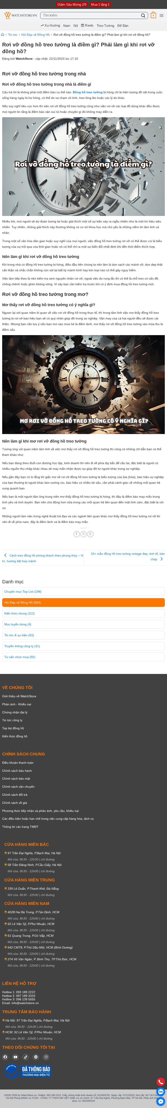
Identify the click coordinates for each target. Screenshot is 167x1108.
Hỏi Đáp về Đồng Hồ (22, 602)
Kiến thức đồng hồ (14, 736)
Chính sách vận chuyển (18, 786)
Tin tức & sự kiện (19, 635)
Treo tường (105, 25)
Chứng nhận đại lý (14, 712)
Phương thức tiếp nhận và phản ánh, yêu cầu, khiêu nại (40, 811)
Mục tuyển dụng (17, 624)
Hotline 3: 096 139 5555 (18, 999)
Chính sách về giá (14, 802)
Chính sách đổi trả (14, 794)
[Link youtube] (15, 1057)
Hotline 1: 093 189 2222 (18, 992)
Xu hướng (52, 25)
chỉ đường (48, 859)
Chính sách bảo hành (17, 770)
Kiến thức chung (19, 613)
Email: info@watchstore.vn (20, 1003)
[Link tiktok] (25, 1057)
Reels (89, 25)
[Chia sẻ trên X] (83, 534)
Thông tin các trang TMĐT (20, 826)
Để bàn (123, 25)
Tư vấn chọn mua (19, 657)
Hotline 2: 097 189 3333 (18, 996)
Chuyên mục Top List (23, 591)
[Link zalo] (36, 1057)
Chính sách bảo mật (16, 778)
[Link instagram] (46, 1057)
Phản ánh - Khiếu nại (16, 704)
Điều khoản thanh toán (17, 762)
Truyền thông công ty (22, 646)
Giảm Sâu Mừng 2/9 (71, 4)
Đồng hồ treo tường (88, 92)
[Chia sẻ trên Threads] (90, 534)
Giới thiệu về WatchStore (19, 696)
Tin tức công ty (12, 720)
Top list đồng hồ (13, 728)
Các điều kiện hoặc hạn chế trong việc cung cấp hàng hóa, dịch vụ (48, 818)
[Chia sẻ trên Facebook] (76, 534)
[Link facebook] (5, 1057)
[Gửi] (143, 15)
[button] (153, 15)
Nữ (75, 25)
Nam (66, 25)
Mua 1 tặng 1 (100, 4)
